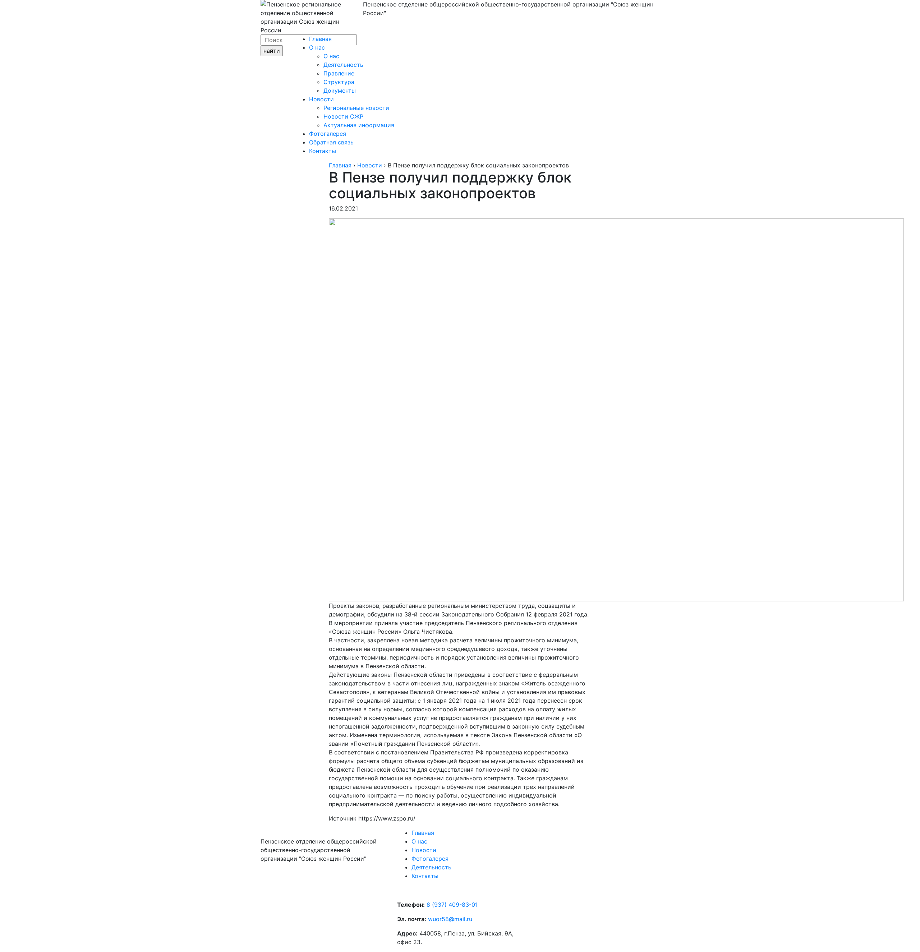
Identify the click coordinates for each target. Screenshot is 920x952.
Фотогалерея (327, 133)
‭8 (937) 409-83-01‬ (452, 904)
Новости (321, 99)
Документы (339, 90)
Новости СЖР (343, 116)
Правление (338, 73)
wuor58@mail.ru (450, 919)
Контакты (322, 150)
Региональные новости (356, 107)
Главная (320, 38)
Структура (338, 82)
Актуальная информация (358, 125)
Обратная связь (331, 142)
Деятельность (343, 64)
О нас (317, 47)
